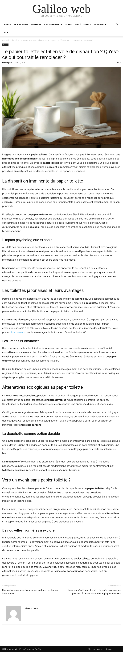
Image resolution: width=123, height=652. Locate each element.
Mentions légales (95, 649)
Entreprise (36, 24)
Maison (68, 24)
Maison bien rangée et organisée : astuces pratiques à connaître (30, 592)
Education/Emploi (53, 24)
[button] (117, 24)
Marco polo (7, 62)
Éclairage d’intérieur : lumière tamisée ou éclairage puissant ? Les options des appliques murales (94, 592)
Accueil (7, 24)
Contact (109, 649)
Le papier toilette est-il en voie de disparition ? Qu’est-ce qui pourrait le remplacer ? (60, 54)
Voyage (87, 24)
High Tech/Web (21, 24)
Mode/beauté (100, 24)
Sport (6, 32)
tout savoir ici (18, 332)
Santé (78, 24)
